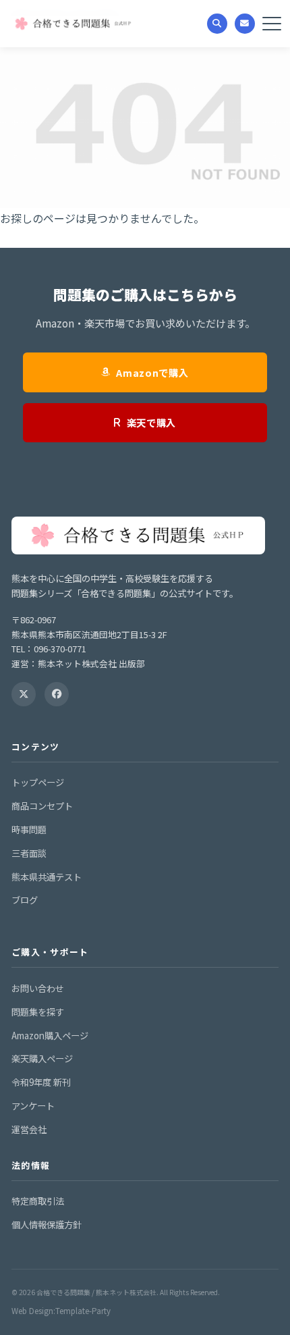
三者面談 (29, 853)
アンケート (33, 1105)
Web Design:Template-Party (61, 1310)
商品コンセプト (42, 806)
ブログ (24, 899)
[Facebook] (57, 694)
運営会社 (29, 1129)
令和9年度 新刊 (41, 1082)
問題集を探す (37, 1011)
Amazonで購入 (152, 372)
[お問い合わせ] (245, 24)
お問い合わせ (37, 988)
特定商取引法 (37, 1201)
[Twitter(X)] (23, 694)
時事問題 (29, 829)
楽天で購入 (152, 422)
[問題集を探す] (217, 24)
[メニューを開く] (271, 23)
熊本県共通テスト (46, 876)
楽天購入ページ (42, 1058)
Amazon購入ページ (49, 1035)
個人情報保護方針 (46, 1224)
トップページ (37, 782)
